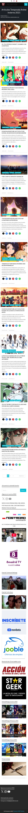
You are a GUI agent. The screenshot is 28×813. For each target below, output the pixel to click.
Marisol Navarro (10, 105)
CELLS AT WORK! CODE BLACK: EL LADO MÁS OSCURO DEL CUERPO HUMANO (14, 405)
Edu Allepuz (10, 238)
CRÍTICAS (12, 40)
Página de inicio (4, 15)
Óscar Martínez (10, 62)
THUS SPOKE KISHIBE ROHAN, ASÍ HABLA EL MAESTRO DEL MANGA (14, 450)
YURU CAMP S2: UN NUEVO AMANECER (12, 176)
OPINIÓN (17, 40)
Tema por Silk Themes (18, 811)
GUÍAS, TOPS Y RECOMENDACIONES (9, 259)
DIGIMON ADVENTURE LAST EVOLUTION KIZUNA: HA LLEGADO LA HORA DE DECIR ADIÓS (13, 310)
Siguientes (21, 475)
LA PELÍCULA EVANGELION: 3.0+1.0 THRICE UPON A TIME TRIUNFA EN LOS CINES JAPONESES (13, 357)
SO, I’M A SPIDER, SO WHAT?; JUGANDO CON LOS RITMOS (14, 45)
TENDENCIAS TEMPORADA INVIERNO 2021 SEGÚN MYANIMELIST (13, 264)
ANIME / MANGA (5, 40)
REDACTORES (23, 40)
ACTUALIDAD (5, 82)
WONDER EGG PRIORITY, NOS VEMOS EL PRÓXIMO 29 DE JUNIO (13, 88)
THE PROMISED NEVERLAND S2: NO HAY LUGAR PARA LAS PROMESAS (13, 219)
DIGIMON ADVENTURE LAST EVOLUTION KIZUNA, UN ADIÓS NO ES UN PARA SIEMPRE (14, 132)
